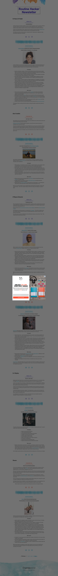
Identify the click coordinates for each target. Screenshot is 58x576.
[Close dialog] (44, 276)
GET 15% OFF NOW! (21, 297)
